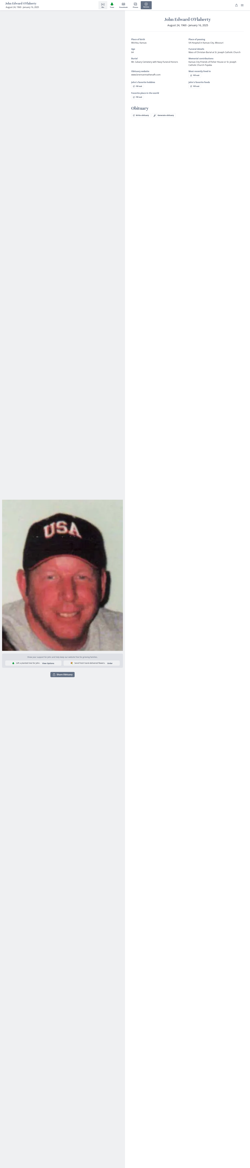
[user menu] (242, 5)
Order (110, 663)
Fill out (196, 75)
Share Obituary (65, 674)
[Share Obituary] (236, 5)
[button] (62, 574)
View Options (48, 663)
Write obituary (142, 115)
